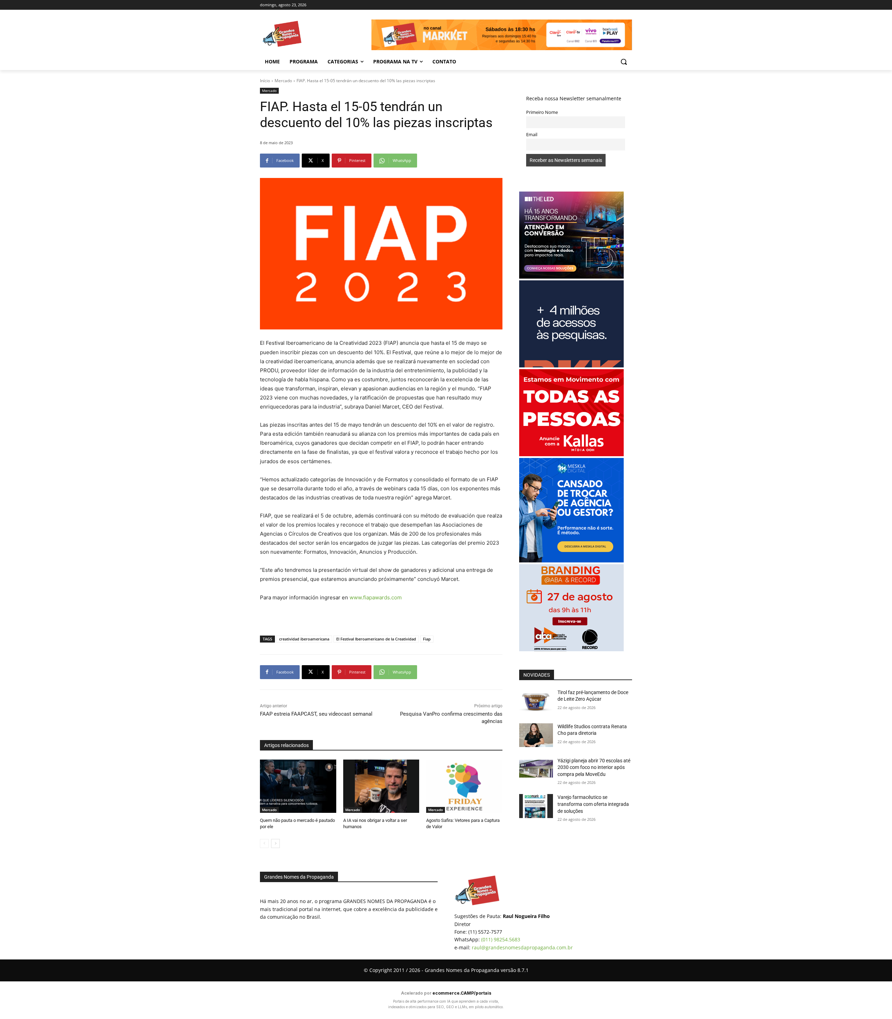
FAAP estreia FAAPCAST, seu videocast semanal (316, 714)
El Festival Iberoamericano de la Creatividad (376, 638)
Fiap (427, 638)
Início (265, 81)
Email (531, 135)
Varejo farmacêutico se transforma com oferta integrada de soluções (593, 804)
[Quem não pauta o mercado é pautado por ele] (298, 786)
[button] (623, 61)
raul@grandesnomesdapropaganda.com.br (522, 947)
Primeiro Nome (542, 112)
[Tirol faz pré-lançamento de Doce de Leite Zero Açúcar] (536, 701)
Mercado (283, 81)
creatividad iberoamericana (304, 638)
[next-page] (275, 843)
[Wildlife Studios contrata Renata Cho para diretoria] (536, 735)
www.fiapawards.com (375, 597)
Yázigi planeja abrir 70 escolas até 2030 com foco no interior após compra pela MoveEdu (594, 767)
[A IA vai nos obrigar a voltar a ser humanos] (381, 786)
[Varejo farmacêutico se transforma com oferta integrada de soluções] (536, 806)
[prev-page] (264, 843)
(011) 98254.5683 (500, 939)
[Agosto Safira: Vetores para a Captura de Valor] (464, 786)
